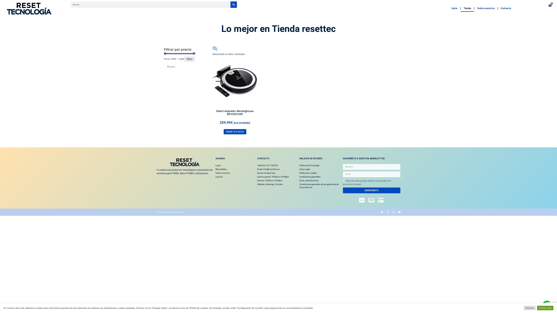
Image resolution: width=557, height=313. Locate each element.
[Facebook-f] (388, 212)
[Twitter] (382, 212)
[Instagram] (394, 212)
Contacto (506, 8)
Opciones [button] (529, 308)
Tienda (467, 8)
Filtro (189, 59)
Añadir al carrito (235, 131)
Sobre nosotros (486, 8)
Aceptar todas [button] (545, 308)
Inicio (454, 8)
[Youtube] (399, 212)
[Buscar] (233, 4)
